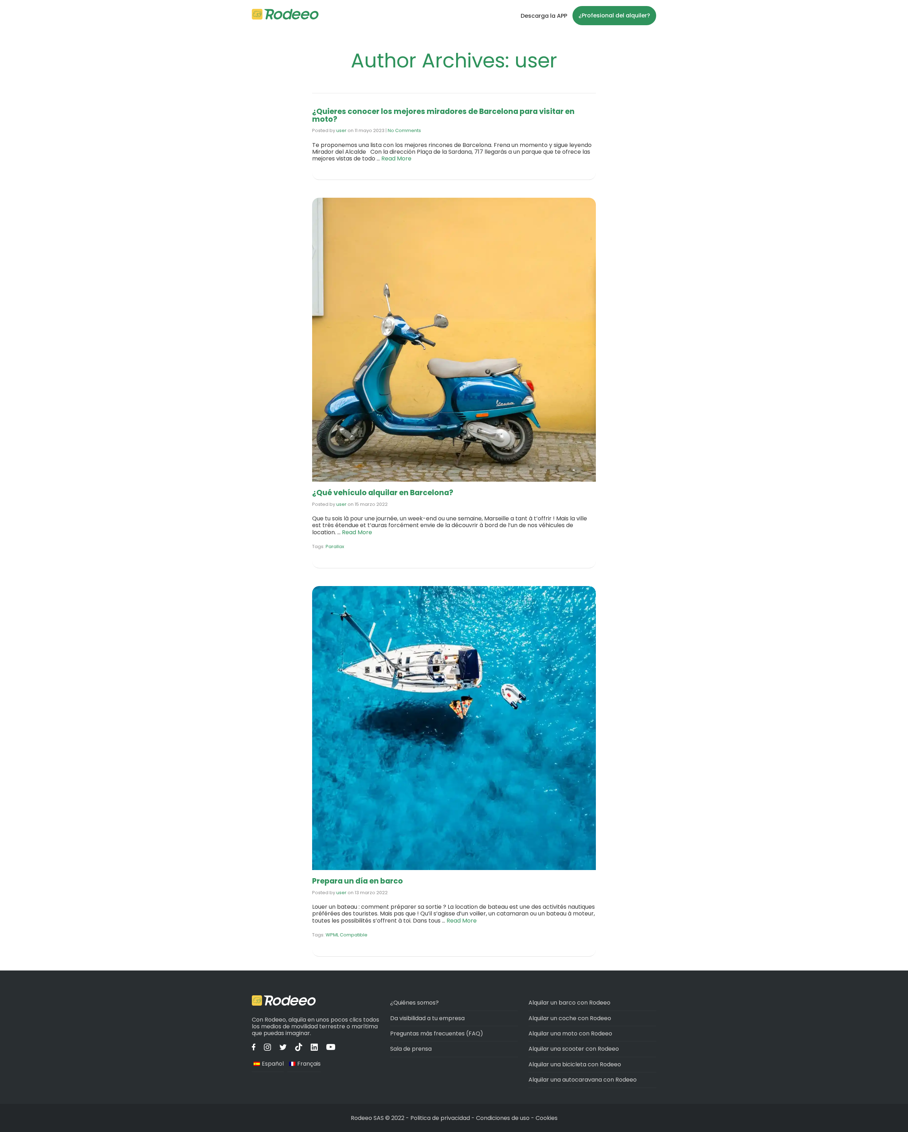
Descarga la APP (544, 16)
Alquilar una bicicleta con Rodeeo (574, 1064)
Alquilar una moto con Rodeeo (570, 1033)
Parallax (335, 546)
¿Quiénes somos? (414, 1003)
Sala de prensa (411, 1049)
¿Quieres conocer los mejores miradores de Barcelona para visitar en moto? (443, 115)
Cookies (547, 1118)
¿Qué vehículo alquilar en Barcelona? (382, 492)
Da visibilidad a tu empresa (427, 1018)
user (341, 130)
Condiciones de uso (503, 1118)
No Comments (404, 130)
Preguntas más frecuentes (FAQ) (436, 1033)
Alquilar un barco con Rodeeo (569, 1003)
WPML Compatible (346, 934)
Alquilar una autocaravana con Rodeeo (582, 1080)
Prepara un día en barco (357, 881)
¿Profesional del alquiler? (614, 15)
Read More (396, 158)
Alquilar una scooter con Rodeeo (573, 1049)
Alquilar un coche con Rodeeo (569, 1018)
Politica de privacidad (440, 1118)
